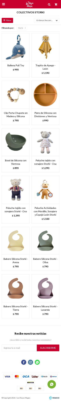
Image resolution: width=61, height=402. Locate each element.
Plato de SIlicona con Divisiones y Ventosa (45, 114)
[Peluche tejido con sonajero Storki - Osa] (45, 142)
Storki (20, 28)
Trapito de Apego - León (45, 67)
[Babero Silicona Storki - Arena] (16, 241)
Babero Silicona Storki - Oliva (45, 260)
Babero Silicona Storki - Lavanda (45, 308)
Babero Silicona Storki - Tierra (16, 308)
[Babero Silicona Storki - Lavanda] (45, 288)
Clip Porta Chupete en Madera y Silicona (16, 114)
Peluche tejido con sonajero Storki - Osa (45, 162)
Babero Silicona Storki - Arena (16, 260)
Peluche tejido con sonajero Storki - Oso (16, 209)
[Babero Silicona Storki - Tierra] (16, 288)
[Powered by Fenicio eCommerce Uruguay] (54, 397)
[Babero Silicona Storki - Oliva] (45, 241)
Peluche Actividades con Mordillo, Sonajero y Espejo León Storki (45, 211)
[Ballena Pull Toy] (16, 47)
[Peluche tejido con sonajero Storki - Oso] (16, 190)
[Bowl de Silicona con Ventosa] (16, 142)
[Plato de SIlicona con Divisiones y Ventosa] (45, 95)
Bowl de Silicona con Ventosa (15, 162)
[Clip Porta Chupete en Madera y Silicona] (16, 95)
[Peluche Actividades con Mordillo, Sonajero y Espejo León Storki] (45, 190)
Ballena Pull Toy (15, 65)
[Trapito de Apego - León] (45, 47)
